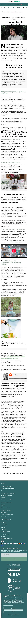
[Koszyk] (26, 7)
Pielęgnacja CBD (5, 534)
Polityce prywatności (8, 605)
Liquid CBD (3, 529)
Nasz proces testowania (6, 502)
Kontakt (3, 497)
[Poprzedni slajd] (1, 4)
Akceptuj (13, 608)
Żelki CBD (3, 527)
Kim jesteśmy (4, 512)
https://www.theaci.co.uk (10, 73)
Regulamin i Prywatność (6, 495)
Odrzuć (13, 611)
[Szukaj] (4, 7)
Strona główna (5, 11)
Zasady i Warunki (5, 516)
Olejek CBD (3, 522)
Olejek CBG (3, 536)
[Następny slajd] (26, 4)
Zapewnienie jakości (5, 508)
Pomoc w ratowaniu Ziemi (7, 514)
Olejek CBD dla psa (5, 531)
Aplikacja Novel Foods (6, 510)
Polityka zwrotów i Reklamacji (8, 493)
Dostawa (3, 490)
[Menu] (1, 7)
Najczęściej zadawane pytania (8, 488)
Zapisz (14, 559)
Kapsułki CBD (4, 525)
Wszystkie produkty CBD (6, 538)
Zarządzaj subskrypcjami (6, 486)
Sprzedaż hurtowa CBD (6, 499)
